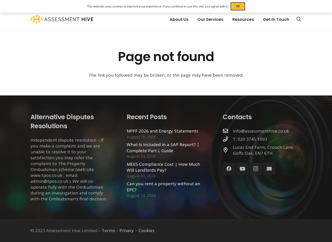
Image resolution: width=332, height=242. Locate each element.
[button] (299, 19)
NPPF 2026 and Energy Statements (162, 131)
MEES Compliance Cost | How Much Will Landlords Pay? (163, 167)
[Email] (269, 169)
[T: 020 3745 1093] (228, 139)
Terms (108, 230)
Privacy (126, 230)
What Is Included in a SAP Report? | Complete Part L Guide (163, 148)
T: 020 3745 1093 (250, 139)
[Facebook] (229, 169)
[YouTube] (242, 169)
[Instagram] (256, 169)
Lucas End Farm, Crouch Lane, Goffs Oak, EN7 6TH (263, 150)
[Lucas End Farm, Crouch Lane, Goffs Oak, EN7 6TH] (228, 150)
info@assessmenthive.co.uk (261, 131)
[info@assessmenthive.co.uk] (228, 131)
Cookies (146, 230)
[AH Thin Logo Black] (62, 19)
